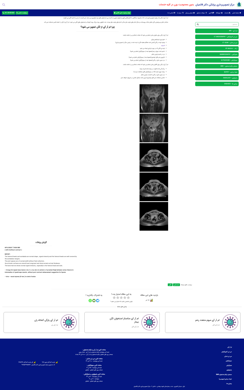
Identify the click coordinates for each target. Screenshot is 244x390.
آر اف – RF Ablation (231, 48)
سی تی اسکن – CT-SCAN (229, 42)
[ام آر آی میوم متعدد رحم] (202, 322)
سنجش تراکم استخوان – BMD (229, 66)
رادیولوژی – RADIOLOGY (230, 78)
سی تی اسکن (228, 356)
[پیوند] (239, 5)
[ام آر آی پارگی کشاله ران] (41, 322)
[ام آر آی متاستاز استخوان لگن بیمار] (122, 322)
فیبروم (163, 45)
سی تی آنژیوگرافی (227, 352)
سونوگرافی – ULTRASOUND (229, 60)
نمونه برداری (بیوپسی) (225, 379)
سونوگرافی (229, 361)
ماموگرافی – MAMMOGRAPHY (228, 54)
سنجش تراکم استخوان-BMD (224, 374)
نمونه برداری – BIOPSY (230, 72)
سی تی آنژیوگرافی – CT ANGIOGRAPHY (225, 37)
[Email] (94, 300)
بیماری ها (229, 384)
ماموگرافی (229, 365)
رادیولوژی (229, 370)
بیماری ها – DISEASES (230, 84)
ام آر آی (230, 347)
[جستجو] (4, 5)
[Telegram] (97, 300)
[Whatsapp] (90, 300)
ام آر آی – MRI (233, 31)
